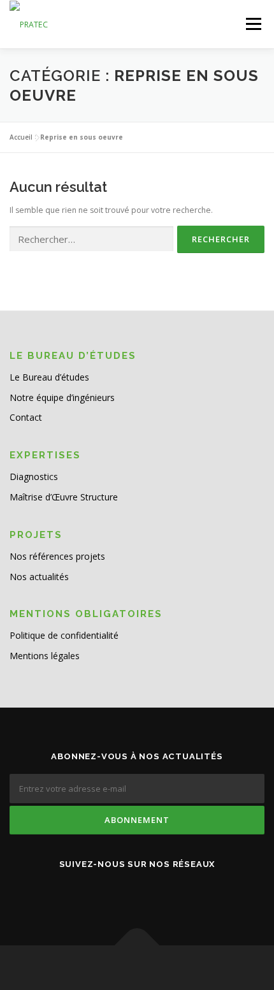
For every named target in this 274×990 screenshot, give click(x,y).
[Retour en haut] (137, 945)
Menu (252, 23)
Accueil (21, 137)
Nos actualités (39, 577)
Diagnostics (34, 476)
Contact (26, 417)
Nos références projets (57, 556)
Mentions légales (45, 656)
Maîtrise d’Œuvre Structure (64, 497)
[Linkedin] (137, 891)
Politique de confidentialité (64, 635)
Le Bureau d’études (49, 377)
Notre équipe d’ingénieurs (62, 397)
